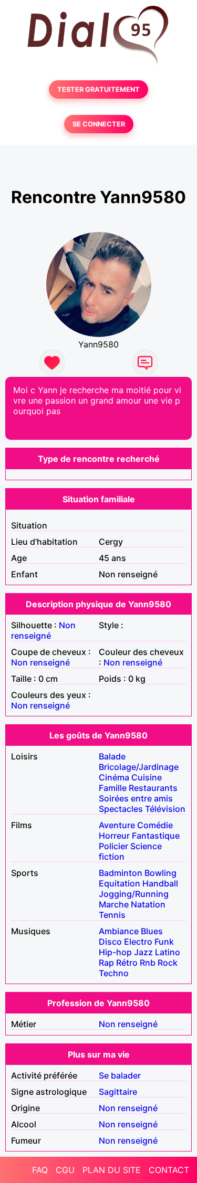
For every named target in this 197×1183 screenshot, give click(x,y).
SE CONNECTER (98, 124)
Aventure (117, 825)
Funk (164, 941)
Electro (138, 941)
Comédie (155, 825)
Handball (160, 883)
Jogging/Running (134, 894)
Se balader (120, 1075)
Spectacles (121, 809)
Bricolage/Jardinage (139, 767)
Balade (112, 756)
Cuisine (146, 777)
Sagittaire (118, 1091)
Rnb (147, 962)
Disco (110, 941)
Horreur (114, 835)
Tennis (112, 915)
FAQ (40, 1170)
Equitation (119, 883)
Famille (113, 788)
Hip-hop (115, 952)
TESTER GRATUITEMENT (98, 89)
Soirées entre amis (136, 798)
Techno (114, 973)
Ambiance (119, 931)
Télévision (165, 809)
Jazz (143, 952)
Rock (168, 962)
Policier (113, 846)
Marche (114, 904)
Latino (167, 952)
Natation (148, 904)
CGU (65, 1170)
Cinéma (114, 777)
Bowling (160, 873)
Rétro (127, 962)
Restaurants (153, 788)
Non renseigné (43, 630)
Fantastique (156, 835)
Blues (152, 931)
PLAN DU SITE (111, 1170)
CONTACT (169, 1170)
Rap (106, 962)
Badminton (120, 873)
